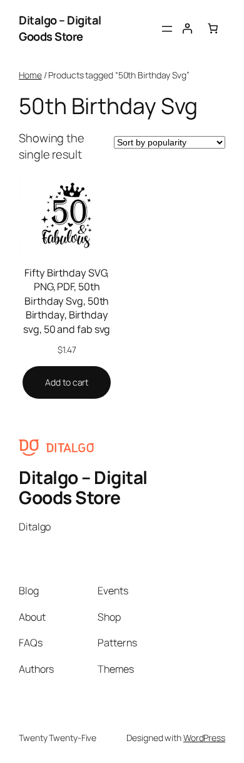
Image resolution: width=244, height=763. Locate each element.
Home (30, 75)
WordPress (204, 738)
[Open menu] (167, 28)
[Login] (187, 28)
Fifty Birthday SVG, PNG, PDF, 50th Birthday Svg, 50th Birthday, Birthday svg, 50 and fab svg (66, 301)
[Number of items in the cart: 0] (212, 28)
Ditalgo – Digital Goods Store (60, 28)
